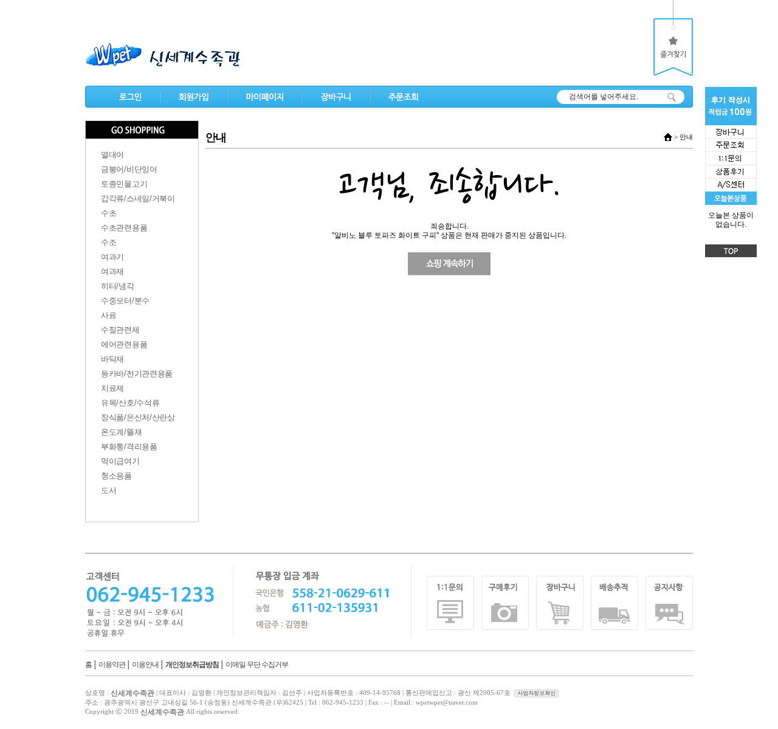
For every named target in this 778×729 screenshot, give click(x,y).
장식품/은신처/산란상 (138, 417)
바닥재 (112, 359)
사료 (108, 315)
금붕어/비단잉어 (129, 169)
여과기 (112, 256)
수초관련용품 (124, 227)
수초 (108, 213)
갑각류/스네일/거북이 (138, 198)
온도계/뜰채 (121, 432)
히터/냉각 (117, 286)
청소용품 (116, 475)
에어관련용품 (124, 344)
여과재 (112, 271)
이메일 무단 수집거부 (256, 664)
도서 (108, 490)
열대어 (112, 154)
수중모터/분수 (125, 300)
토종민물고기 (124, 183)
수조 (108, 242)
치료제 (112, 388)
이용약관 (111, 664)
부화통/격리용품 (129, 446)
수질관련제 (120, 329)
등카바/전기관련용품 (137, 373)
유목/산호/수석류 (130, 402)
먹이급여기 (120, 461)
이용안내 (145, 664)
